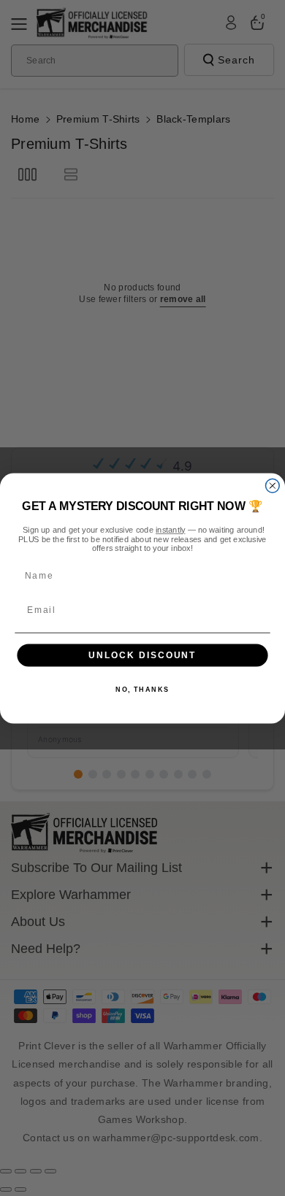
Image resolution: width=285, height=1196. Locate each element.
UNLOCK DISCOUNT (142, 655)
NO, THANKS (142, 689)
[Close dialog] (272, 486)
